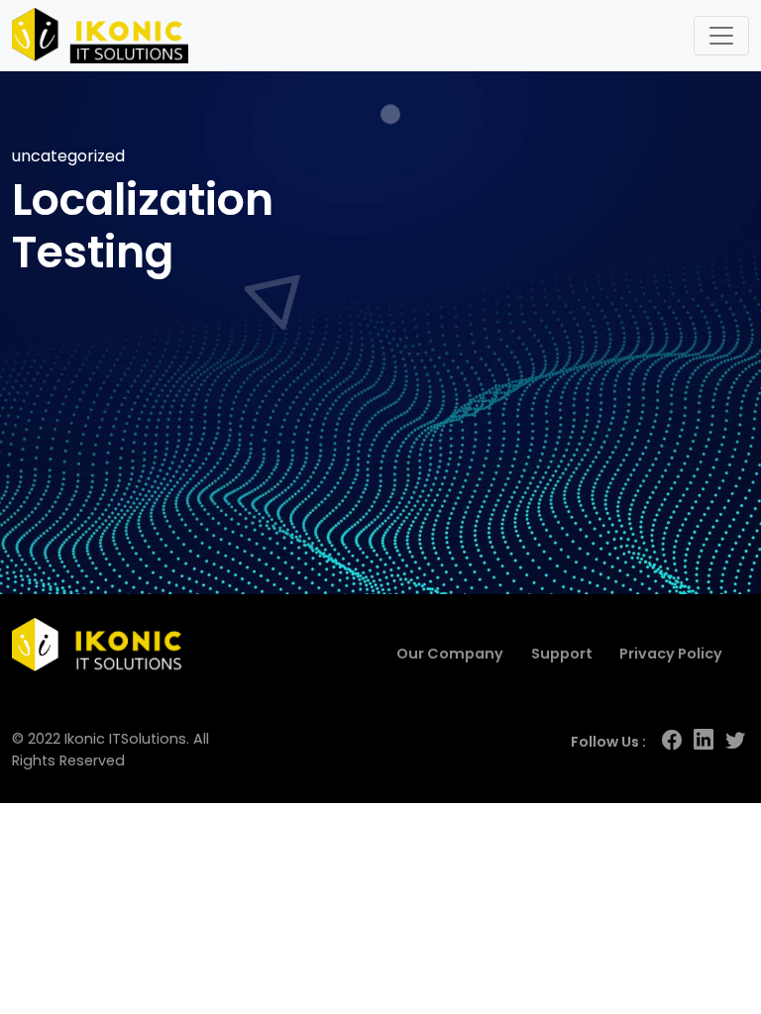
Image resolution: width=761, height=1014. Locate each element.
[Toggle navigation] (721, 35)
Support (562, 653)
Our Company (449, 653)
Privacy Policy (670, 653)
